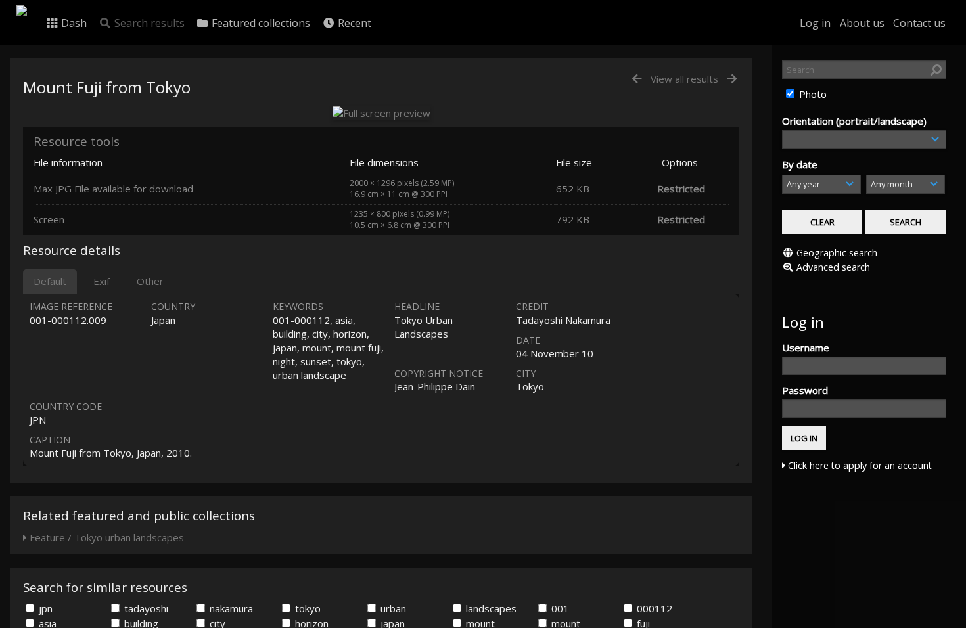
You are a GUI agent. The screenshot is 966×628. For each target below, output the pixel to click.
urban (392, 608)
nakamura (230, 608)
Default (50, 281)
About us (862, 23)
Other (150, 281)
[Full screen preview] (381, 113)
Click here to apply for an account (858, 465)
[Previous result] (637, 79)
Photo (811, 94)
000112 (653, 608)
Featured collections (259, 23)
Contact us (919, 23)
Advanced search (833, 267)
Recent (353, 23)
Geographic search (836, 252)
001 (559, 608)
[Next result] (732, 79)
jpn (44, 608)
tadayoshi (145, 608)
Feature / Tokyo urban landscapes (105, 537)
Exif (101, 281)
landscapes (490, 608)
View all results (684, 78)
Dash (72, 23)
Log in (815, 23)
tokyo (306, 608)
